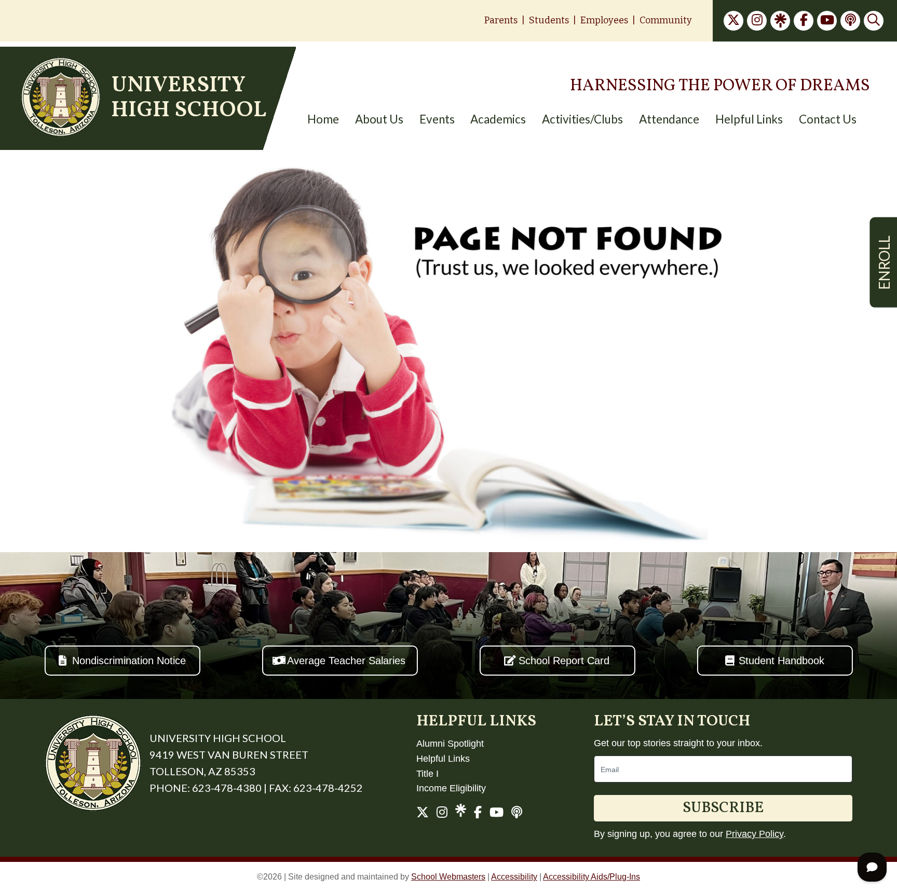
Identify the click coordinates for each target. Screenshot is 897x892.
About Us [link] (379, 119)
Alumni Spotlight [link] (450, 743)
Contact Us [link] (828, 119)
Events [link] (437, 119)
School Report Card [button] (564, 660)
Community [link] (666, 20)
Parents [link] (501, 20)
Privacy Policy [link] (754, 834)
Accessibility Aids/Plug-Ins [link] (591, 876)
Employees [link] (604, 20)
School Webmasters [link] (448, 876)
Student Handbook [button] (781, 660)
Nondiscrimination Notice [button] (129, 660)
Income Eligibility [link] (451, 788)
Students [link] (549, 20)
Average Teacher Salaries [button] (346, 660)
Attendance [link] (669, 119)
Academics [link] (498, 119)
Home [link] (323, 119)
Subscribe (723, 808)
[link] (733, 20)
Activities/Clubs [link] (582, 119)
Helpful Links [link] (749, 119)
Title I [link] (427, 774)
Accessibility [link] (514, 876)
